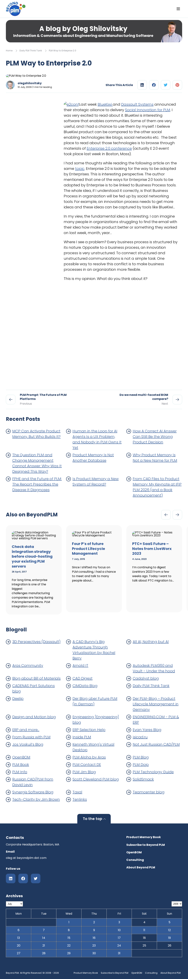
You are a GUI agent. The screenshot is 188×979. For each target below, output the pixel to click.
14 (43, 938)
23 (94, 945)
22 (68, 945)
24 (119, 945)
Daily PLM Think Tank (30, 50)
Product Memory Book (143, 837)
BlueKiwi (105, 104)
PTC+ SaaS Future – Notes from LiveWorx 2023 (152, 548)
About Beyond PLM (140, 867)
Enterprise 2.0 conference (109, 148)
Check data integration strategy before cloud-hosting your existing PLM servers (32, 556)
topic (79, 168)
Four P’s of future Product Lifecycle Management (88, 548)
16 (94, 938)
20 (18, 945)
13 (18, 938)
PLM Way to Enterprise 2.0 (62, 50)
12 (169, 930)
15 (69, 938)
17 (119, 938)
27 (18, 953)
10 (119, 930)
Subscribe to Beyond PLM (145, 845)
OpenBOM (134, 852)
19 (169, 938)
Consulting (135, 860)
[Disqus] (121, 334)
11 (144, 930)
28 (44, 953)
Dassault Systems (137, 104)
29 (68, 953)
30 (94, 953)
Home (9, 50)
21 (43, 945)
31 (119, 953)
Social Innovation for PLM (147, 109)
